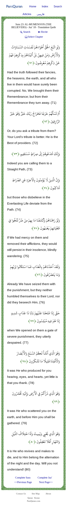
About (48, 493)
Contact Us (21, 493)
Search (58, 6)
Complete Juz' (45, 477)
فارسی (40, 14)
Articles (27, 14)
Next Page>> (46, 482)
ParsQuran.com (33, 501)
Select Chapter (35, 36)
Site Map (36, 493)
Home (32, 6)
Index (45, 6)
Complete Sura (22, 477)
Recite (44, 31)
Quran (30, 498)
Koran (37, 498)
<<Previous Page (23, 482)
